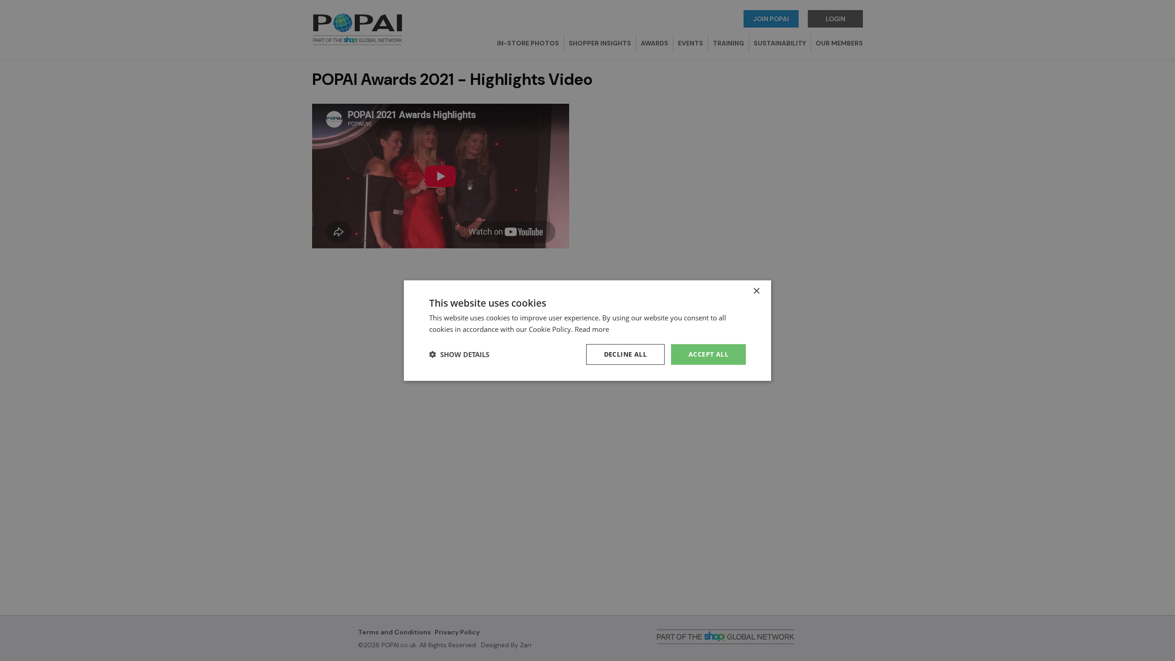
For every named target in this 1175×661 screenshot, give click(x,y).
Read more (592, 329)
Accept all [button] (708, 354)
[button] (459, 354)
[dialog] (587, 330)
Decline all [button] (625, 354)
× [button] (756, 291)
